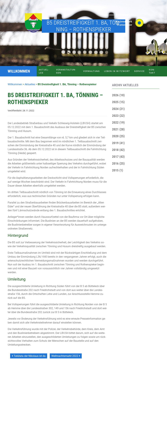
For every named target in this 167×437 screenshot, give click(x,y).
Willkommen (15, 84)
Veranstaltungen (66, 71)
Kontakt (152, 71)
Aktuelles (44, 71)
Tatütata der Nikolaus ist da (29, 355)
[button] (118, 95)
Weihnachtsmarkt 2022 (65, 355)
